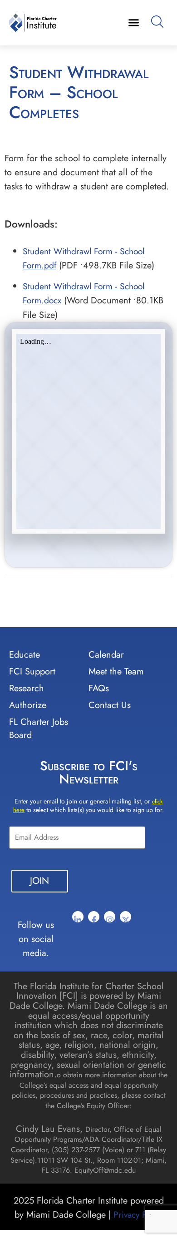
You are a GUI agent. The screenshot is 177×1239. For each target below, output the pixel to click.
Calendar (106, 654)
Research (26, 688)
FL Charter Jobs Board (38, 728)
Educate (24, 654)
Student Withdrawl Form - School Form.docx (83, 293)
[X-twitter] (125, 916)
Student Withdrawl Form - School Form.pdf (83, 258)
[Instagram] (109, 916)
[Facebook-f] (93, 916)
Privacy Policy (138, 1214)
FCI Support (32, 671)
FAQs (98, 688)
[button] (133, 22)
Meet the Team (116, 671)
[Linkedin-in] (78, 916)
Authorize (27, 705)
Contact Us (109, 705)
